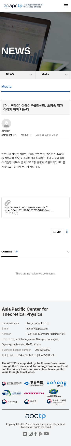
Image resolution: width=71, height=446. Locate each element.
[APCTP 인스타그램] (30, 434)
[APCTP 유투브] (46, 434)
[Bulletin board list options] (67, 231)
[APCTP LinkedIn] (24, 434)
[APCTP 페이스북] (35, 434)
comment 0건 (9, 134)
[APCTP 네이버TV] (40, 434)
